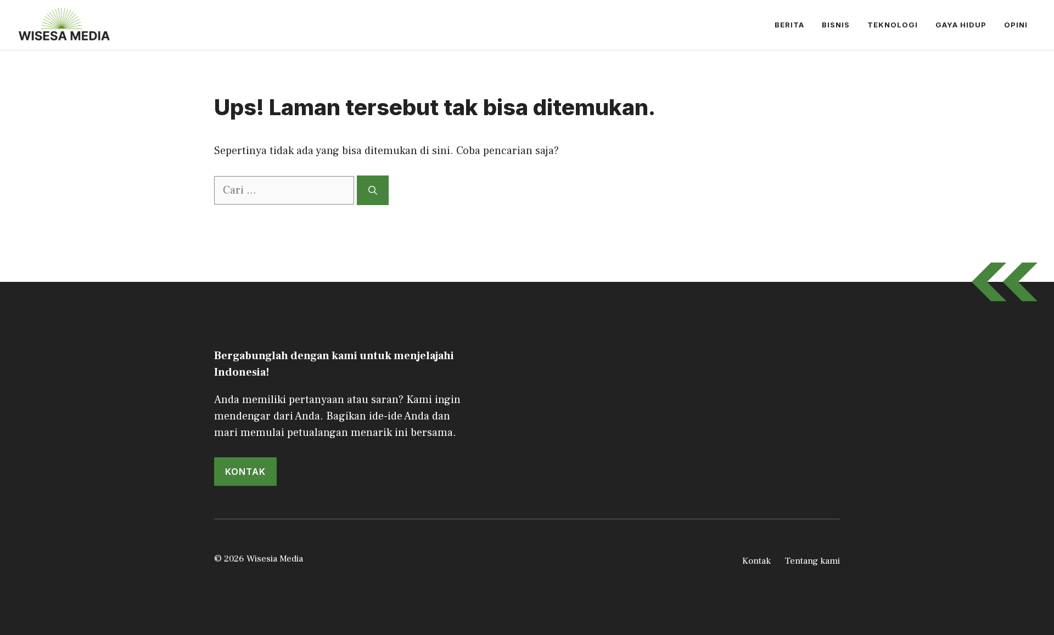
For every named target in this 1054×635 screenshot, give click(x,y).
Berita (789, 24)
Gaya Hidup (960, 24)
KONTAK (245, 471)
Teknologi (892, 24)
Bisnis (836, 24)
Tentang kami (812, 561)
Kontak (756, 561)
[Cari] (373, 190)
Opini (1016, 24)
